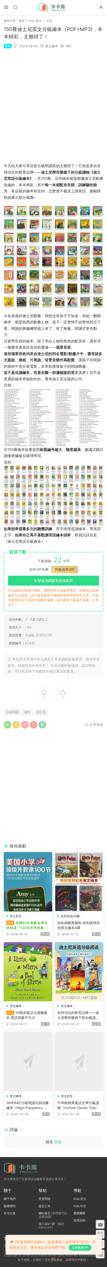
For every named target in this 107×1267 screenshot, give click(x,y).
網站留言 (45, 1213)
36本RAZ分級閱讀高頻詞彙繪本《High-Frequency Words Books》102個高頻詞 (27, 1105)
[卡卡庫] (53, 7)
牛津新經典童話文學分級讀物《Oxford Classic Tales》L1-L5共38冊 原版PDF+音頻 (78, 1105)
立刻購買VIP (80, 1247)
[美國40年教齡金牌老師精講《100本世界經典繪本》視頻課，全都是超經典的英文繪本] (28, 881)
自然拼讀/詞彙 (70, 916)
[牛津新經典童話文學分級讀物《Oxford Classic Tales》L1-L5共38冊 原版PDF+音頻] (79, 1061)
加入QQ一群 (47, 1224)
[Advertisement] (53, 105)
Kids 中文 (79, 1206)
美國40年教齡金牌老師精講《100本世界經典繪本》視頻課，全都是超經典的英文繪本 (27, 925)
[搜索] (15, 7)
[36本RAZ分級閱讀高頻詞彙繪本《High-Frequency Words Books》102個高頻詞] (28, 1061)
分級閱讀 (12, 712)
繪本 (27, 712)
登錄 (57, 1141)
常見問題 (45, 1199)
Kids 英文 (79, 1199)
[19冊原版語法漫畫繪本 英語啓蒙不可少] (28, 971)
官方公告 (10, 1213)
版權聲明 (10, 1206)
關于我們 (10, 1199)
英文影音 (16, 916)
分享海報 (95, 725)
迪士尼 (41, 712)
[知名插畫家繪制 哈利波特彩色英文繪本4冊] (79, 881)
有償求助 (79, 1220)
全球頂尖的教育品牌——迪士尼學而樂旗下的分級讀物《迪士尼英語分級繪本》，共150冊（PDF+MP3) (78, 1015)
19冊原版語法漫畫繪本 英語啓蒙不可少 (26, 1015)
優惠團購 (79, 1213)
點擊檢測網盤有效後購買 (53, 580)
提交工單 (45, 1206)
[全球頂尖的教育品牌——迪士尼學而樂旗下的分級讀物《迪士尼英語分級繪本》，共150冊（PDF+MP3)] (79, 971)
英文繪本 (51, 46)
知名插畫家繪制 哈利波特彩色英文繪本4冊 (78, 925)
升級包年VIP (64, 569)
